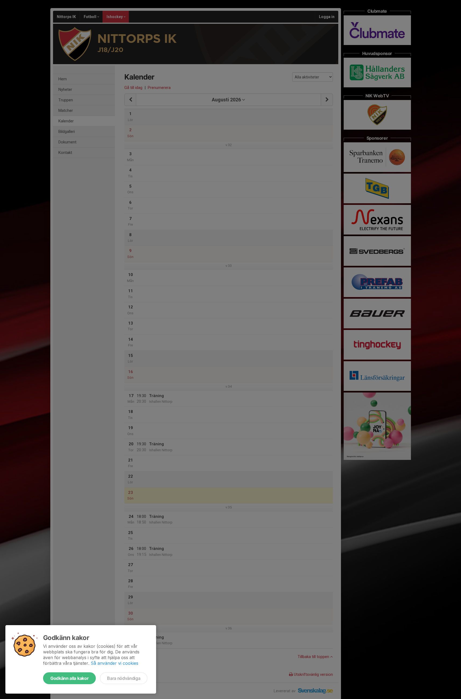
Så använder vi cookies (114, 663)
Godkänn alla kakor (69, 678)
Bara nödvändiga (123, 678)
